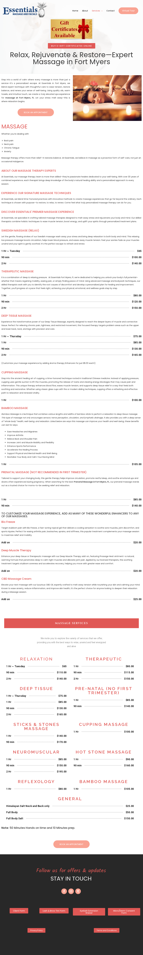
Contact (110, 10)
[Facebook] (64, 891)
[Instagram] (71, 891)
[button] (71, 46)
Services (96, 10)
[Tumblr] (78, 891)
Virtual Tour (128, 10)
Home (75, 10)
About (85, 10)
